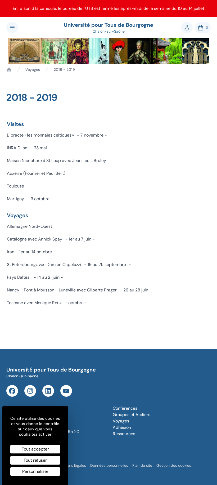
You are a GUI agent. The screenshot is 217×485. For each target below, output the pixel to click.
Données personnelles (109, 465)
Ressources (124, 433)
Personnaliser (35, 471)
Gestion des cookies (173, 465)
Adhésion (122, 427)
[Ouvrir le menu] (12, 27)
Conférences (125, 408)
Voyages (32, 69)
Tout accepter (35, 449)
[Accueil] (9, 69)
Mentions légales (71, 465)
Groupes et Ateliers (131, 414)
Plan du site (142, 465)
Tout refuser (35, 460)
